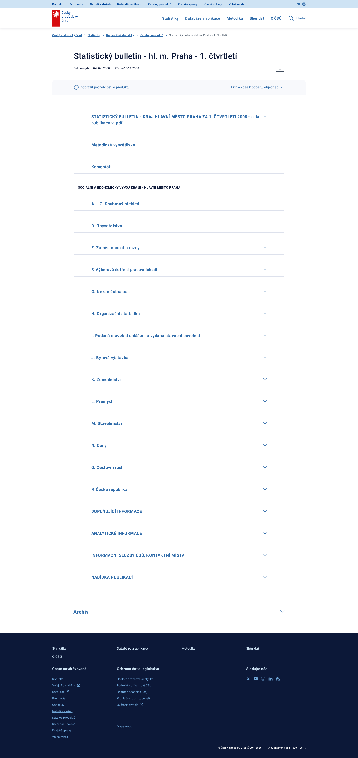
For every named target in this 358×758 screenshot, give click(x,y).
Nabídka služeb (100, 4)
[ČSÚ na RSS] (278, 679)
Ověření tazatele (127, 704)
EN (298, 4)
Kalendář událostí (129, 4)
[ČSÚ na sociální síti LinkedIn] (270, 679)
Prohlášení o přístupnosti (133, 698)
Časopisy (58, 704)
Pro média (76, 4)
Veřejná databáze (63, 685)
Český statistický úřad (67, 35)
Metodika (235, 18)
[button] (82, 669)
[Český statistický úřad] (65, 18)
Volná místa (237, 4)
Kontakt (57, 4)
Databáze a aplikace (202, 18)
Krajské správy (188, 4)
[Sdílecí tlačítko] (280, 68)
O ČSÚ (276, 18)
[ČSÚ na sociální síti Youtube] (256, 679)
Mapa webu (124, 726)
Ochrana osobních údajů (133, 692)
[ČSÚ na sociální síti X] (248, 679)
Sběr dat (257, 18)
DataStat (58, 692)
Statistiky (170, 18)
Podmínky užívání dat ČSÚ (134, 685)
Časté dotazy (213, 4)
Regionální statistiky (120, 35)
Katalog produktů (159, 4)
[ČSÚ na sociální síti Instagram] (263, 679)
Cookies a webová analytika (135, 679)
